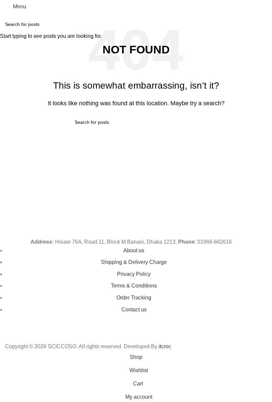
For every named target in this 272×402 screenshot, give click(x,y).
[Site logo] (136, 6)
